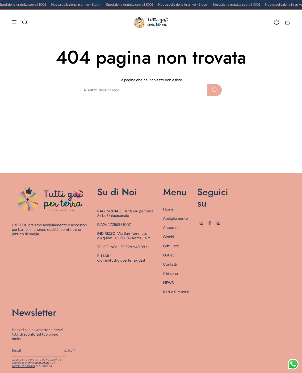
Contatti (170, 264)
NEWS (168, 282)
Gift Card (171, 246)
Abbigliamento (175, 218)
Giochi (168, 237)
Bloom (96, 5)
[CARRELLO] (287, 22)
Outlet (168, 255)
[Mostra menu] (14, 22)
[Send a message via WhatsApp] (293, 364)
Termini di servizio (23, 366)
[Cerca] (214, 90)
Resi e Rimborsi (176, 292)
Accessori (171, 227)
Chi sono (170, 273)
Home (168, 209)
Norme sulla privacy (38, 362)
